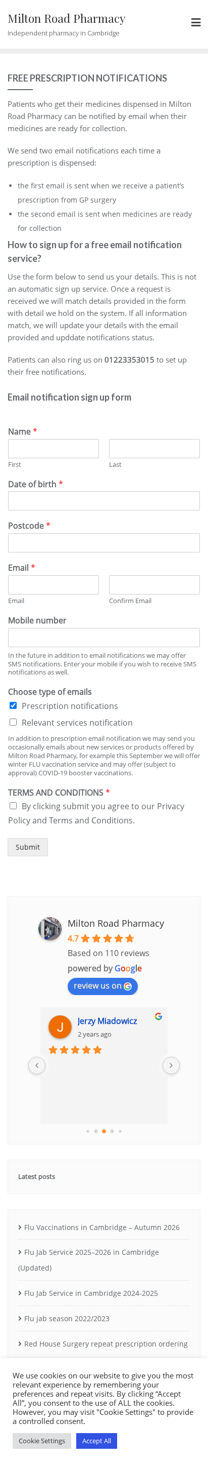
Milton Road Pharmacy (116, 923)
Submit (28, 847)
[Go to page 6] (112, 1131)
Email (21, 568)
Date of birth (35, 484)
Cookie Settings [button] (42, 1440)
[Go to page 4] (96, 1131)
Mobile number (37, 620)
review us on (98, 985)
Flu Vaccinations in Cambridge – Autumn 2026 (102, 1227)
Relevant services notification (77, 722)
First (14, 464)
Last (115, 464)
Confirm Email (130, 601)
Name (22, 431)
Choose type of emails (50, 692)
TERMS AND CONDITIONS (59, 792)
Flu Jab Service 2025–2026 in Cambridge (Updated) (88, 1260)
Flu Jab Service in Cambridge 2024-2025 (91, 1293)
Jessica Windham (130, 1020)
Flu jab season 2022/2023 (67, 1318)
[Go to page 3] (87, 1131)
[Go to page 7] (120, 1131)
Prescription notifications (70, 705)
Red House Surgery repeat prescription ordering (106, 1344)
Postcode (29, 526)
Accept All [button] (96, 1440)
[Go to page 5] (104, 1132)
